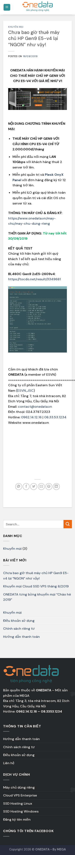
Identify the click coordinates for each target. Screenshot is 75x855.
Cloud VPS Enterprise (20, 795)
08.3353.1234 (51, 711)
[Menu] (7, 7)
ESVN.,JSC (25, 390)
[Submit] (68, 524)
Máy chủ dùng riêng (19, 787)
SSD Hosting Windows (21, 811)
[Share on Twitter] (33, 486)
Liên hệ (8, 763)
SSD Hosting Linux (17, 803)
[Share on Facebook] (26, 486)
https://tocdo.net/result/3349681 (34, 279)
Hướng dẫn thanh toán (21, 636)
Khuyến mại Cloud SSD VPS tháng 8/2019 (36, 586)
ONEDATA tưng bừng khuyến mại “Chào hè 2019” (37, 597)
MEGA (24, 695)
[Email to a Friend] (41, 486)
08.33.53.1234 (55, 417)
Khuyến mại (16, 26)
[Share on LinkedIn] (56, 486)
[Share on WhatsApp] (18, 486)
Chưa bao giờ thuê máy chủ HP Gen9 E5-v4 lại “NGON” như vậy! (36, 576)
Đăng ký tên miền (17, 819)
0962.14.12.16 (31, 417)
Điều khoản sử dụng (19, 620)
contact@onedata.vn (35, 406)
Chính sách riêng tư (19, 628)
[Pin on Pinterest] (48, 486)
